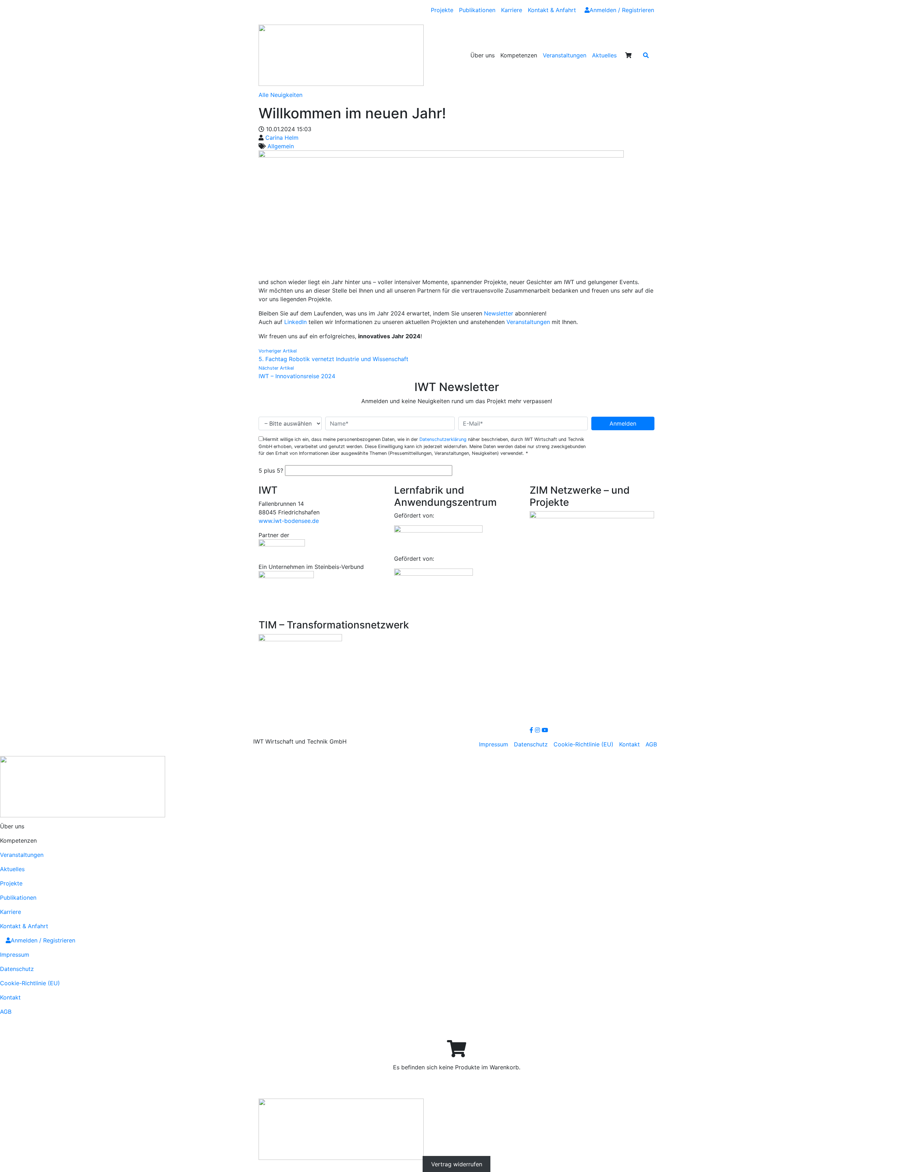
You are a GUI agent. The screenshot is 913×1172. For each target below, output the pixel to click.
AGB (651, 744)
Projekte (442, 10)
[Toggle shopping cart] (628, 55)
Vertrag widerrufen (456, 1164)
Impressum (493, 744)
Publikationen (477, 10)
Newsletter (498, 313)
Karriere (511, 10)
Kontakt (629, 744)
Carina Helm (282, 137)
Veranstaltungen (564, 55)
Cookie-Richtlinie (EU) (583, 744)
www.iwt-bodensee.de (289, 520)
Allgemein (280, 146)
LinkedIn (295, 321)
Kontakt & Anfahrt (552, 10)
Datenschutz (531, 744)
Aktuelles (604, 55)
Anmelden (622, 423)
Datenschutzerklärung (442, 439)
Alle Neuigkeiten (280, 94)
